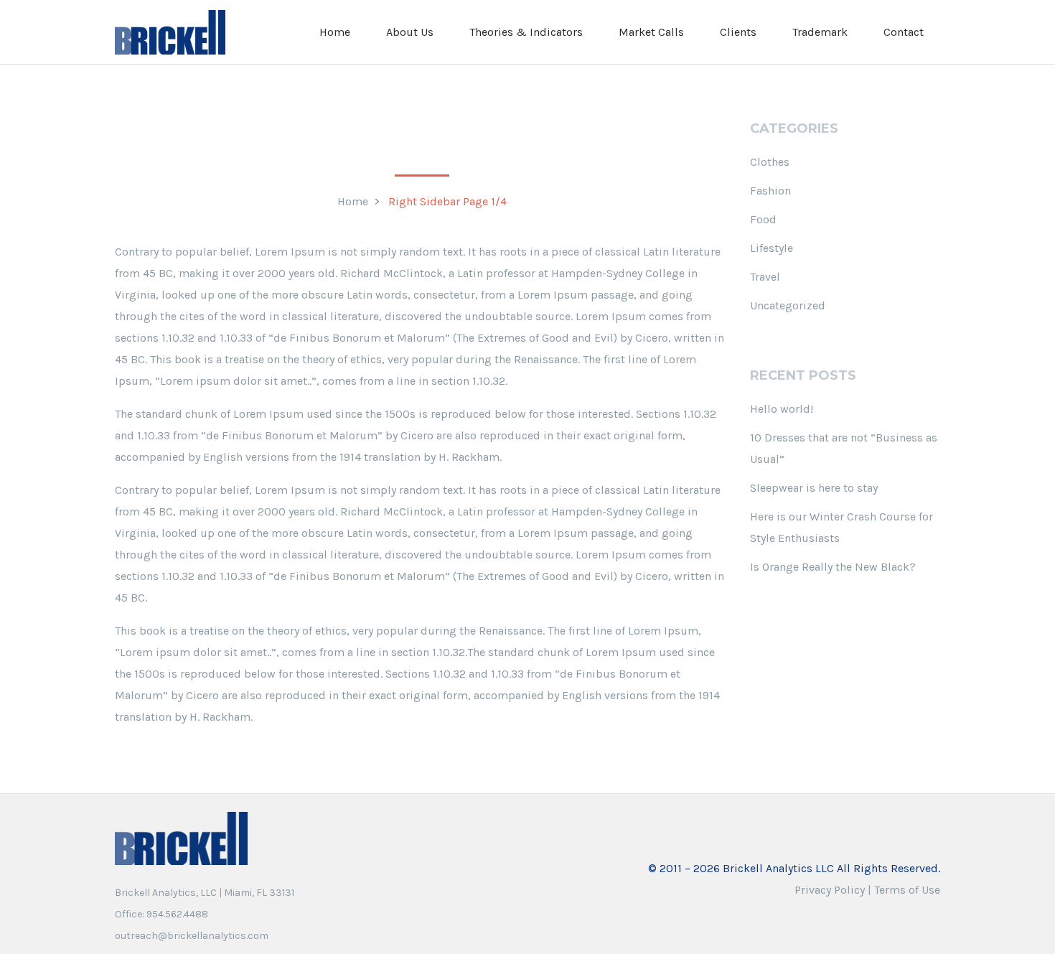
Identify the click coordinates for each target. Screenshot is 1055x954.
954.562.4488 (177, 914)
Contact (903, 32)
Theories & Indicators (526, 32)
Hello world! (781, 409)
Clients (738, 32)
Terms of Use (907, 890)
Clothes (769, 162)
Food (763, 219)
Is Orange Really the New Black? (833, 567)
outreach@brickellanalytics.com (191, 936)
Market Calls (651, 32)
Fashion (770, 190)
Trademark (820, 32)
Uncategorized (787, 305)
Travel (765, 277)
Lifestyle (771, 248)
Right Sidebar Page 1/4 (447, 201)
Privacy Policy (829, 890)
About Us (409, 32)
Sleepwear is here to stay (814, 488)
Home (334, 32)
